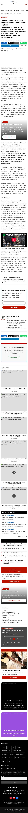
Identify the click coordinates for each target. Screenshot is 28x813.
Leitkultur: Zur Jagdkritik (8, 615)
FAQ (9, 747)
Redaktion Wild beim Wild (12, 317)
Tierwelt (11, 757)
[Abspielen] (14, 639)
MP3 (18, 642)
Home (2, 13)
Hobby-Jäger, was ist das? (8, 612)
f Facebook (4, 42)
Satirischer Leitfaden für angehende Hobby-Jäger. (14, 734)
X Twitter (10, 42)
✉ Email (16, 42)
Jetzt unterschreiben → (9, 137)
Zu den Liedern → (14, 677)
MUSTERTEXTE (9, 10)
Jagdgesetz (19, 747)
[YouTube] (14, 798)
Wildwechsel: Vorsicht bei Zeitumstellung (12, 620)
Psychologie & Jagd (20, 754)
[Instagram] (11, 798)
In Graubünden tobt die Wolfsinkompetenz (13, 553)
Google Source (23, 45)
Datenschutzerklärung (17, 810)
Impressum (8, 810)
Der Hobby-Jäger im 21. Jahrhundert (11, 613)
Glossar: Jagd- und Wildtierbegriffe (10, 622)
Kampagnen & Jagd (6, 750)
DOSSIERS (16, 10)
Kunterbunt (4, 754)
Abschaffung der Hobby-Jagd (14, 700)
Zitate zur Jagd (6, 619)
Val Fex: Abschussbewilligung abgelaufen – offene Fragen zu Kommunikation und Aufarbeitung (13, 562)
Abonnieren (6, 644)
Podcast (11, 754)
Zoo (9, 761)
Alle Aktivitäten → (22, 536)
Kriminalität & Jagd (17, 750)
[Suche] (2, 4)
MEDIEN (22, 10)
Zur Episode (6, 642)
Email (3, 300)
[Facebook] (17, 798)
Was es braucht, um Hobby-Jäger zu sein (14, 730)
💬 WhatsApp (23, 42)
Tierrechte (6, 13)
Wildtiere (4, 761)
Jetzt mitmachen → (14, 581)
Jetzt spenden (14, 357)
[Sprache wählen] (26, 4)
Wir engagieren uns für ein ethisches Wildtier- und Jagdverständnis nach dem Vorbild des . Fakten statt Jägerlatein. (14, 706)
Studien (4, 610)
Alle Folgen (13, 642)
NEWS (2, 10)
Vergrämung (5, 617)
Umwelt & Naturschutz (20, 757)
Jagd (13, 747)
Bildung (4, 747)
